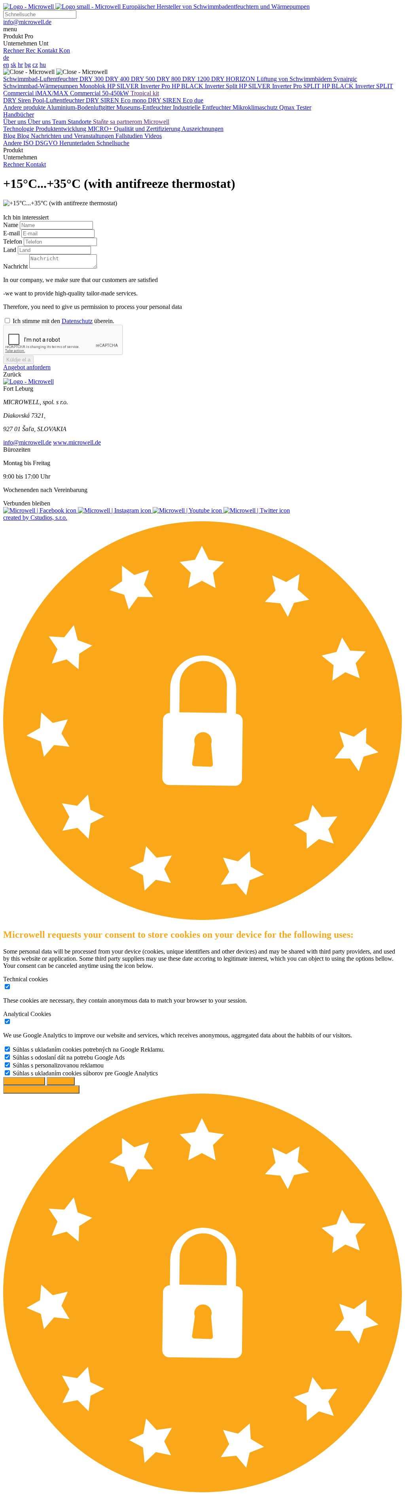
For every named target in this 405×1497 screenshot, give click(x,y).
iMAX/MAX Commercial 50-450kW (83, 93)
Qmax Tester (295, 107)
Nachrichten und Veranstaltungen (73, 135)
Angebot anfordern (27, 367)
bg (28, 64)
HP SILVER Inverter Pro (139, 86)
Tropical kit (145, 93)
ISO (29, 143)
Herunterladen (78, 143)
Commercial (19, 93)
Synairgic (345, 79)
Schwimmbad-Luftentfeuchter (41, 79)
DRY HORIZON (234, 79)
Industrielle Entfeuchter (203, 107)
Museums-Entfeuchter (144, 107)
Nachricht (16, 266)
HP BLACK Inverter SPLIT (357, 86)
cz (35, 64)
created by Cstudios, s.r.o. (35, 517)
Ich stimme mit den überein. (63, 321)
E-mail (12, 233)
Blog (10, 135)
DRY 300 (92, 79)
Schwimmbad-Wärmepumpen (41, 86)
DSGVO (47, 143)
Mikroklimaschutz (256, 107)
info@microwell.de (27, 442)
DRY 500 (144, 79)
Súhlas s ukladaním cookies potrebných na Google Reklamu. (89, 1049)
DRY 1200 (196, 79)
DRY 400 (118, 79)
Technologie (19, 128)
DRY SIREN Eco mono (117, 100)
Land (10, 249)
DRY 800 (169, 79)
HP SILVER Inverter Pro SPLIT (280, 86)
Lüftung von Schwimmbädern (295, 79)
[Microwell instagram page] (115, 510)
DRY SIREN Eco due (175, 100)
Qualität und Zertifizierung (148, 128)
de (6, 57)
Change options (24, 1081)
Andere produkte (25, 107)
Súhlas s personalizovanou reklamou (58, 1065)
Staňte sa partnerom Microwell (131, 121)
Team (60, 121)
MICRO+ (101, 128)
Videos (153, 135)
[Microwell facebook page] (40, 510)
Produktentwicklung (62, 128)
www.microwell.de (77, 442)
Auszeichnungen (202, 128)
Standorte (80, 121)
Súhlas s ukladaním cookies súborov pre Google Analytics (85, 1073)
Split (232, 86)
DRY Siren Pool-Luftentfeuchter (44, 100)
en (6, 64)
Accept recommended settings (41, 1089)
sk (13, 64)
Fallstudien (129, 135)
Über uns (15, 121)
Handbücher (18, 114)
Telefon (13, 241)
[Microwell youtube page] (188, 510)
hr (20, 64)
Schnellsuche (113, 143)
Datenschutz (77, 321)
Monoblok (93, 86)
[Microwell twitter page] (256, 510)
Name (11, 224)
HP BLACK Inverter (199, 86)
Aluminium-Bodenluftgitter (81, 107)
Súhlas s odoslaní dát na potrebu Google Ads (69, 1057)
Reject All (61, 1081)
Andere (13, 143)
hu (43, 64)
